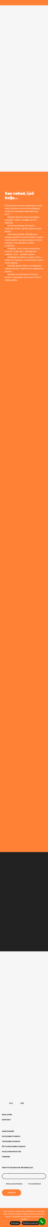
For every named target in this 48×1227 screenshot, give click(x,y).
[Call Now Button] (41, 1221)
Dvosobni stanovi (11, 1136)
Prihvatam (15, 1223)
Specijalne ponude (14, 1184)
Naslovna (7, 1114)
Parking (6, 1156)
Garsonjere (8, 1131)
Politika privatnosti (30, 1223)
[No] (45, 1217)
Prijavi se (11, 1192)
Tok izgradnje (34, 1184)
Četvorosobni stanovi (13, 1146)
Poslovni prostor (11, 1151)
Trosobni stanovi (11, 1141)
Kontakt (6, 1119)
